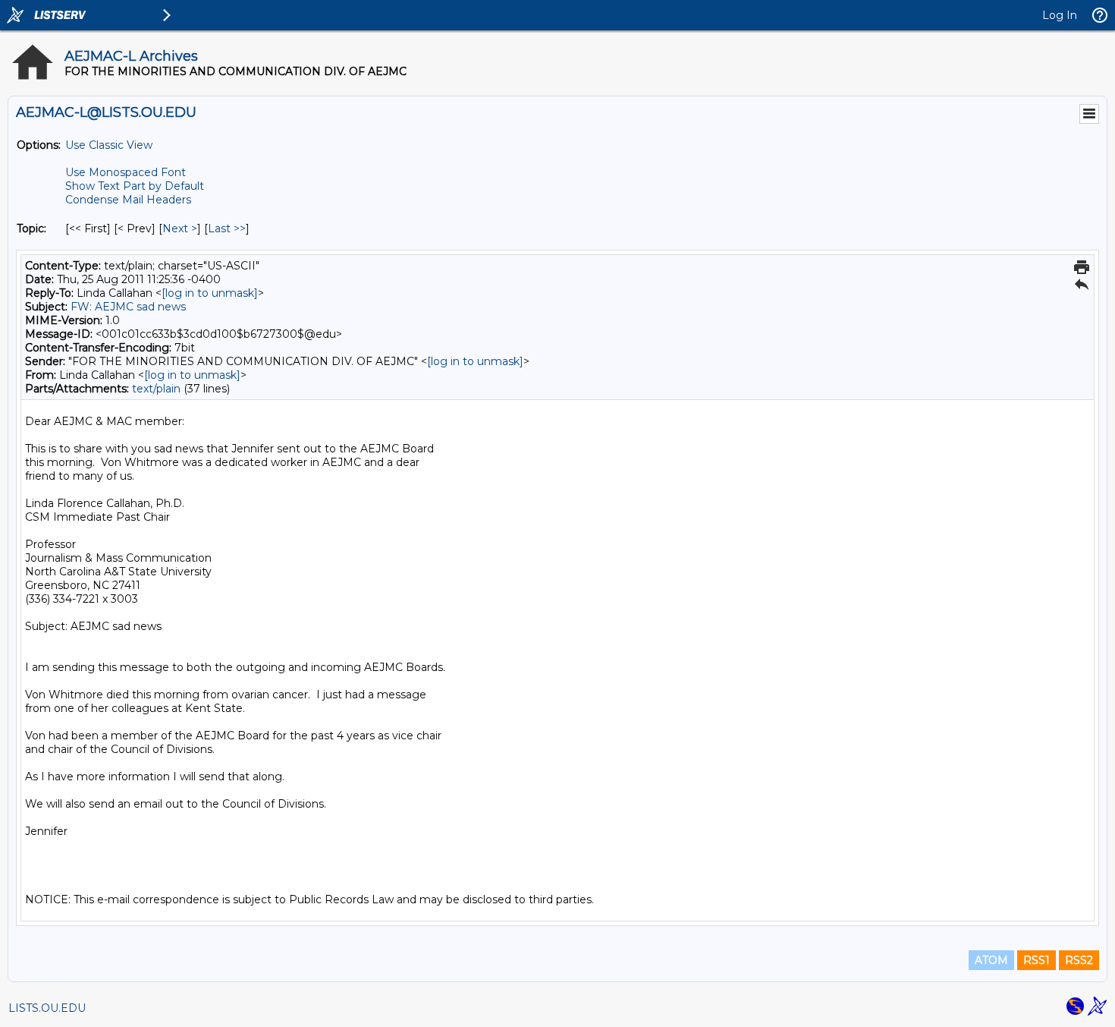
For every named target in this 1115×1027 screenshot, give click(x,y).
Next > (179, 228)
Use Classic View (108, 145)
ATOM (991, 960)
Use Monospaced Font (125, 172)
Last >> (227, 228)
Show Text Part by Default (134, 186)
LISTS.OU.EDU (47, 1008)
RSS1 (1036, 960)
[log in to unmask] (210, 293)
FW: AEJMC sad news (128, 306)
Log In (1059, 15)
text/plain (156, 388)
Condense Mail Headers (128, 199)
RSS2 (1079, 960)
